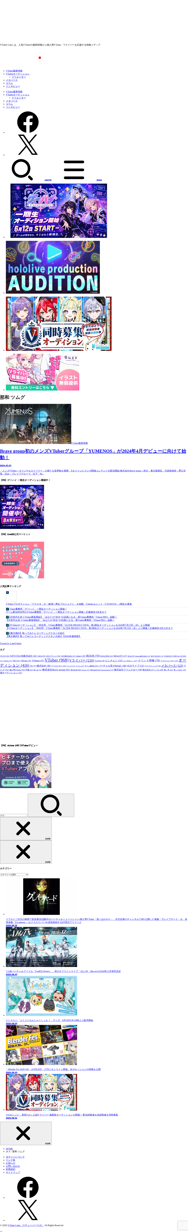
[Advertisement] (94, 20)
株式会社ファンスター (128, 669)
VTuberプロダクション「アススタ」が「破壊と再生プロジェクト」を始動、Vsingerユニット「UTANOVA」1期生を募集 (69, 604)
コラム (9, 83)
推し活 (37, 670)
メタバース (12, 80)
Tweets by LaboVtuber (10, 643)
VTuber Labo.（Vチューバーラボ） (26, 1225)
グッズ (71, 666)
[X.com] (28, 155)
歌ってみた (180, 670)
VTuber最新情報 (14, 71)
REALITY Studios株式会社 (139, 656)
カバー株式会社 (40, 666)
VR (16, 661)
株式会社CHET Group (80, 670)
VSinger (38, 660)
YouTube (100, 661)
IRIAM (93, 655)
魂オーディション (11, 673)
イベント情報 (149, 660)
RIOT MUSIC (157, 656)
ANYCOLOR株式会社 (23, 656)
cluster (80, 656)
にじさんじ (114, 660)
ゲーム (80, 666)
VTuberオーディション (18, 74)
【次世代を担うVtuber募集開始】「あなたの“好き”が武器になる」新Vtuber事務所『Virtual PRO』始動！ (60, 620)
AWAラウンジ (53, 656)
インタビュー (13, 86)
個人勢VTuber (17, 670)
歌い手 (168, 670)
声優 (29, 670)
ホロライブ (135, 665)
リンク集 (10, 1160)
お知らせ (10, 1163)
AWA (41, 656)
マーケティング (153, 666)
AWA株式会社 (68, 656)
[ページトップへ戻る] (1, 1231)
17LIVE (4, 656)
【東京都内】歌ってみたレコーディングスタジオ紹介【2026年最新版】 (43, 636)
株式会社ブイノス (153, 670)
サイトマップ (13, 1172)
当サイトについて (15, 1157)
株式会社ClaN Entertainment (102, 670)
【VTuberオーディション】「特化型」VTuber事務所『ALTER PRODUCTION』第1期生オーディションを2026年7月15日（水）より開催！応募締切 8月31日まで (89, 628)
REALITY (120, 656)
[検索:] (14, 815)
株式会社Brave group (56, 669)
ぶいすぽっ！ (130, 661)
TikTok (8, 661)
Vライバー (81, 660)
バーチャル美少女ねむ (112, 665)
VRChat (26, 661)
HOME (9, 1148)
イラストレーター (169, 661)
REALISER (106, 656)
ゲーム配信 (91, 666)
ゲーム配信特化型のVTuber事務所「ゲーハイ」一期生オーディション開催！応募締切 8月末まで (56, 612)
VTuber (57, 660)
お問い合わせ (13, 1166)
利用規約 (10, 1169)
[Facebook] (28, 132)
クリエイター (19, 77)
